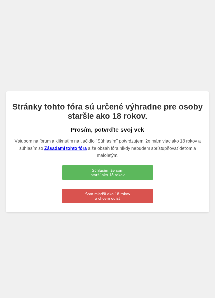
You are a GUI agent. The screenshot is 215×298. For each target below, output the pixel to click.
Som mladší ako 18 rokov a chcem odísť (107, 196)
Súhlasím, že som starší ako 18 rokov (108, 172)
